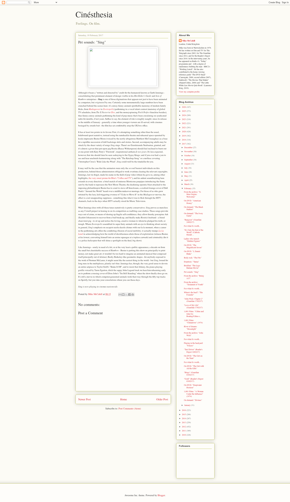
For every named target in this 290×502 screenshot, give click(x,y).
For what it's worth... (192, 225)
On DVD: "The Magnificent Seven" (193, 246)
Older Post (162, 399)
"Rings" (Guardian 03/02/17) (191, 373)
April (186, 180)
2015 (184, 414)
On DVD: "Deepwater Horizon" (193, 386)
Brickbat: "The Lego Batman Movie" (192, 266)
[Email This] (120, 294)
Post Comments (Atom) (129, 408)
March (187, 184)
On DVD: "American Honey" (192, 201)
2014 (184, 418)
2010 (184, 434)
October (187, 155)
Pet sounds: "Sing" (191, 271)
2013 (184, 422)
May (186, 175)
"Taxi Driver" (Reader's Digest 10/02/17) (193, 350)
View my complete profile (189, 91)
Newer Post (84, 399)
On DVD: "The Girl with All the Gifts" (194, 367)
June (186, 171)
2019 (184, 135)
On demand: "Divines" (193, 400)
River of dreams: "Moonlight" (190, 327)
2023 (184, 119)
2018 (184, 139)
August (187, 163)
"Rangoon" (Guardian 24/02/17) (192, 220)
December (188, 147)
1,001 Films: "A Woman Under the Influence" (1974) (193, 393)
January (187, 405)
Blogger (161, 495)
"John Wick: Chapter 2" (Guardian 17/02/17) (193, 299)
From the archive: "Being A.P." (194, 276)
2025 (184, 111)
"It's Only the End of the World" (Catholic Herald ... (193, 232)
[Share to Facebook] (129, 294)
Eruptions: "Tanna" (191, 261)
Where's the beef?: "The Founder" (193, 293)
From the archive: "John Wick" (193, 333)
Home (123, 399)
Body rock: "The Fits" (193, 257)
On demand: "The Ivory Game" (193, 214)
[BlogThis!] (123, 294)
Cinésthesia (94, 14)
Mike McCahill (188, 40)
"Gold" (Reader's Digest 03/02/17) (193, 379)
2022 (184, 123)
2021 (184, 127)
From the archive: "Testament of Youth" (194, 283)
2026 (184, 107)
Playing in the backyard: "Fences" (193, 344)
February (188, 188)
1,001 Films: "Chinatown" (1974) (193, 321)
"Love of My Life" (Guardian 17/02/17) (193, 306)
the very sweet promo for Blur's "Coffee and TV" (110, 178)
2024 (184, 115)
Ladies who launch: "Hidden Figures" (192, 239)
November (188, 151)
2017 (184, 143)
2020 (184, 131)
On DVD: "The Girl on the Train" (193, 356)
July (186, 167)
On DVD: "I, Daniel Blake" (192, 252)
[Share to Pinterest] (132, 294)
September (188, 159)
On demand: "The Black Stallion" (193, 208)
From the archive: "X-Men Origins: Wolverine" (192, 194)
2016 (184, 410)
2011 (184, 430)
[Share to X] (126, 294)
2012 (184, 426)
